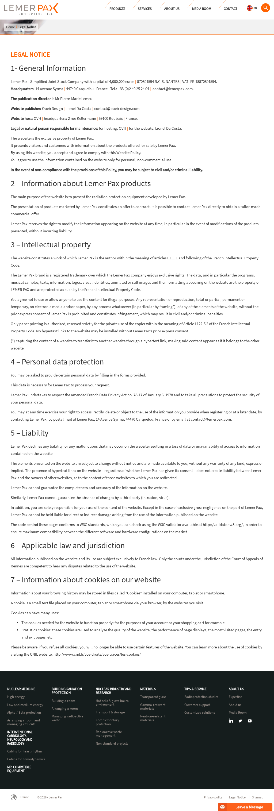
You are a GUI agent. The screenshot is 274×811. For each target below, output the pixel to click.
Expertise (235, 697)
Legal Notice (237, 797)
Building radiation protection (67, 691)
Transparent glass (153, 697)
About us (172, 8)
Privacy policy (213, 797)
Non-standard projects (112, 743)
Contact (230, 8)
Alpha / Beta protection (24, 712)
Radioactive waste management (109, 734)
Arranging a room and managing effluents (23, 722)
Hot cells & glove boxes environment (112, 703)
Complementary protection (107, 722)
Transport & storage (110, 712)
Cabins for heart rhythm (24, 751)
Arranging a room (65, 708)
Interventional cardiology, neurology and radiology (19, 737)
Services (145, 8)
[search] (265, 7)
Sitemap (257, 797)
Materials (148, 689)
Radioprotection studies (201, 697)
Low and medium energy (25, 705)
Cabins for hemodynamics (26, 759)
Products (117, 8)
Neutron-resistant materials (152, 718)
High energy (16, 697)
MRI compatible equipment (19, 769)
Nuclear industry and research (113, 691)
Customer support (197, 705)
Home (10, 27)
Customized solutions (199, 712)
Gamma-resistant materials (152, 707)
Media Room (201, 8)
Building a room (63, 701)
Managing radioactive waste (67, 718)
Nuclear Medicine (21, 689)
